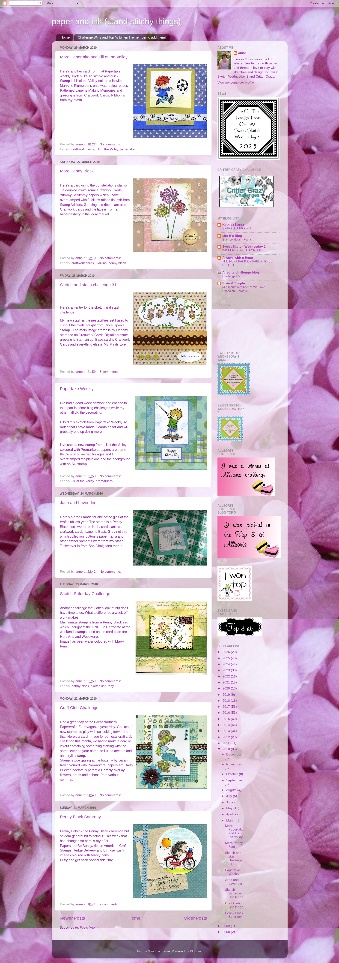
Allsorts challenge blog (240, 272)
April (230, 814)
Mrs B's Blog (232, 236)
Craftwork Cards (96, 95)
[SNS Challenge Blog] (239, 635)
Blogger (195, 951)
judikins (101, 263)
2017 (227, 706)
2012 (227, 737)
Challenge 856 (231, 276)
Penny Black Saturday (80, 817)
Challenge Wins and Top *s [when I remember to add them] (122, 37)
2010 (227, 749)
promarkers (104, 481)
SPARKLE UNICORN (236, 228)
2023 (227, 670)
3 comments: (109, 371)
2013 (227, 731)
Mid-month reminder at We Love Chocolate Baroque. (243, 289)
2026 (227, 652)
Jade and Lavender (77, 502)
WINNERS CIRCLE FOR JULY (242, 250)
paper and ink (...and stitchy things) (116, 21)
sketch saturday (102, 686)
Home (65, 37)
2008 (227, 932)
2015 (227, 719)
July (229, 796)
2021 (227, 682)
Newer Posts (72, 918)
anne (242, 53)
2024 (227, 664)
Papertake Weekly (77, 388)
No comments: (111, 144)
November (233, 764)
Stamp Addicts (71, 205)
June (230, 802)
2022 (227, 676)
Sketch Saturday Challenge (85, 593)
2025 (227, 658)
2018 (227, 700)
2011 (226, 743)
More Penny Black (77, 171)
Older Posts (195, 918)
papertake (127, 149)
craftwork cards (82, 149)
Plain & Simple (233, 283)
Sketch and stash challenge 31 (88, 285)
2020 (227, 688)
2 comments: (109, 904)
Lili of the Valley (85, 81)
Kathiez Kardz (233, 224)
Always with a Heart (237, 257)
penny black (117, 263)
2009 (227, 926)
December (233, 754)
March (231, 820)
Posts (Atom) (89, 927)
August (231, 790)
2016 (227, 712)
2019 (227, 694)
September (234, 780)
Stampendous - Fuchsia (238, 239)
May (229, 808)
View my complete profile (235, 82)
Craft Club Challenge (79, 707)
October (232, 774)
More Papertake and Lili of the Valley (94, 57)
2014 (227, 725)
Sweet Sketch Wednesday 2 (244, 246)
